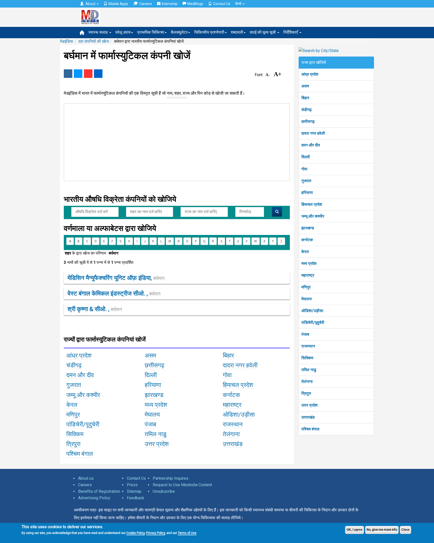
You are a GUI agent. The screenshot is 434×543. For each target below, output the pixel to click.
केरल (305, 251)
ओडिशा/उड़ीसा (312, 310)
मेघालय (306, 299)
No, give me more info (382, 529)
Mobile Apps (118, 4)
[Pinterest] (88, 73)
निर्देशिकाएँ (291, 32)
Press (132, 484)
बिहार (305, 97)
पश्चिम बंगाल (310, 429)
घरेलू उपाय (123, 32)
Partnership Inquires (170, 478)
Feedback (135, 498)
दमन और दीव (310, 145)
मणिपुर (306, 287)
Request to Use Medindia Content (182, 484)
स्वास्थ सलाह (98, 32)
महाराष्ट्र (307, 275)
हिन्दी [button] (238, 4)
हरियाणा (307, 192)
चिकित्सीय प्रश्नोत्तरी (209, 32)
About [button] (90, 4)
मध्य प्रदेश (308, 263)
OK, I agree (354, 529)
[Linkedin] (98, 73)
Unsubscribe (164, 491)
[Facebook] (68, 73)
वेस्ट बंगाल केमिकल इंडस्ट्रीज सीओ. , (114, 293)
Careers (145, 4)
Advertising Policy (94, 498)
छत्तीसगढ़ (308, 121)
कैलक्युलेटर (179, 32)
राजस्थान (308, 346)
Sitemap (134, 491)
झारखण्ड (307, 228)
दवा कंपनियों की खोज (93, 41)
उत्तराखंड (308, 417)
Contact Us (221, 4)
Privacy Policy (155, 533)
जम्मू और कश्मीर (312, 216)
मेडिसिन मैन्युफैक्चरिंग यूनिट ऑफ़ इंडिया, (116, 277)
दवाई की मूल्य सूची (263, 32)
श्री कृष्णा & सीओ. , (95, 309)
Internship (170, 4)
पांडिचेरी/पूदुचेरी (312, 322)
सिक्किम (307, 358)
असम (305, 86)
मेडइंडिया (66, 41)
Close (405, 529)
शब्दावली (237, 32)
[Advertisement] (174, 141)
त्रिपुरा (306, 393)
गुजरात (306, 180)
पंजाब (305, 334)
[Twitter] (78, 73)
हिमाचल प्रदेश (311, 204)
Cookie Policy (135, 533)
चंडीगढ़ (306, 109)
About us (86, 478)
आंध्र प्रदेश (309, 74)
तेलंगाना (307, 381)
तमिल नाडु (308, 369)
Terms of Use (187, 533)
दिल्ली (305, 157)
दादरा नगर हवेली (313, 133)
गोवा (304, 169)
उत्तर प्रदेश (309, 405)
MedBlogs (195, 4)
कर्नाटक (307, 239)
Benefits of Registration (99, 491)
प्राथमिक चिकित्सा (150, 32)
